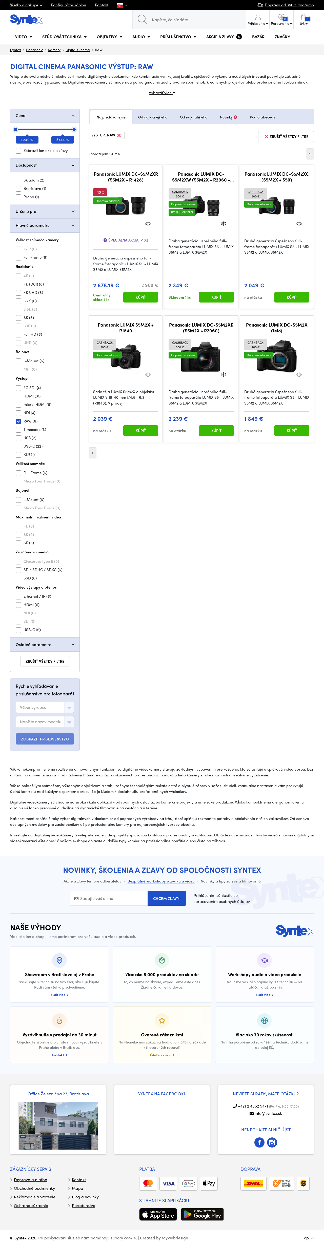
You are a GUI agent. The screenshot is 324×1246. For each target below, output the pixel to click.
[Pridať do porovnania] (148, 223)
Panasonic (34, 49)
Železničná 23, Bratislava (65, 1094)
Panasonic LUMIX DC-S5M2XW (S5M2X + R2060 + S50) (201, 177)
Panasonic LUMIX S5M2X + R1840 (126, 328)
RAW (111, 135)
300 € (180, 193)
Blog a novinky (85, 1197)
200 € (180, 344)
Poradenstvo (83, 1205)
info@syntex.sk (268, 1113)
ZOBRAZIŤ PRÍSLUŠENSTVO (45, 739)
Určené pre (26, 211)
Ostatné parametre (33, 644)
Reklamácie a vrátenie (34, 1197)
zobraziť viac (161, 92)
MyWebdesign (175, 1238)
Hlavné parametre (33, 225)
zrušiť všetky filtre (45, 661)
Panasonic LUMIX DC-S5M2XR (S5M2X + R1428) (126, 177)
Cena (21, 115)
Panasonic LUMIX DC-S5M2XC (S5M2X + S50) (277, 177)
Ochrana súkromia (31, 1205)
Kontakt (101, 5)
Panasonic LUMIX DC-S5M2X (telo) (277, 328)
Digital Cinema (78, 49)
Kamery (54, 49)
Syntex (15, 49)
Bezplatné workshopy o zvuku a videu (161, 881)
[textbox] (33, 707)
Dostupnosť (26, 165)
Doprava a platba (30, 1179)
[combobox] (45, 707)
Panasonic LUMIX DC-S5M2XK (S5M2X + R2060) (201, 328)
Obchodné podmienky (34, 1188)
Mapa (77, 1188)
